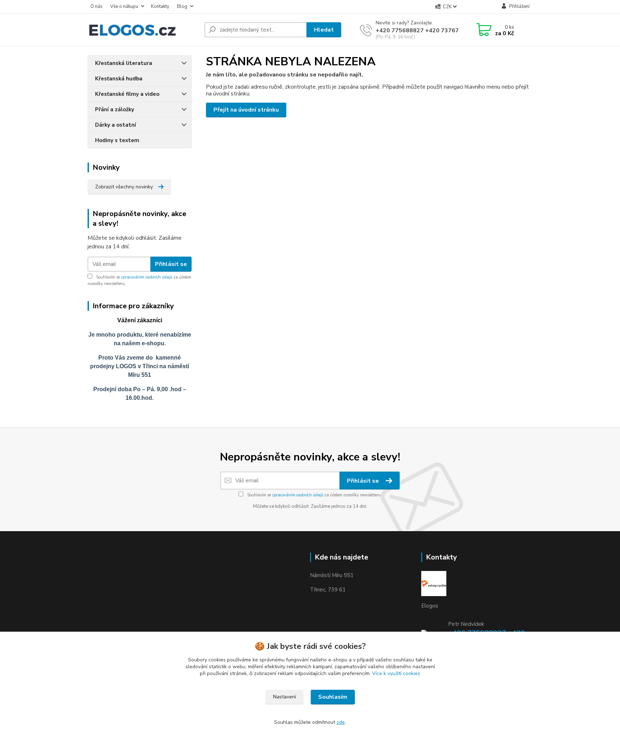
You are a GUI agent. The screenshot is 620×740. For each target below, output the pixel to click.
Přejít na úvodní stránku (246, 110)
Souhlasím (332, 697)
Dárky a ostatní (115, 124)
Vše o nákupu (124, 6)
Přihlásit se (171, 264)
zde (341, 722)
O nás (96, 6)
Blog (182, 6)
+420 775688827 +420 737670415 (424, 30)
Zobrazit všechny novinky (124, 186)
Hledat (324, 30)
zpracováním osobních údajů (146, 277)
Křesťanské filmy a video (127, 94)
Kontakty (160, 6)
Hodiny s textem (117, 140)
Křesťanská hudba (118, 78)
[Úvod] (143, 30)
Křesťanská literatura (123, 63)
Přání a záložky (114, 109)
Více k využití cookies (396, 673)
